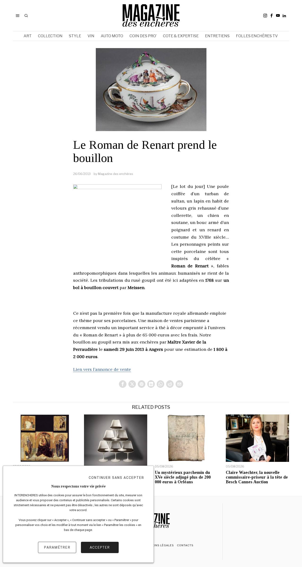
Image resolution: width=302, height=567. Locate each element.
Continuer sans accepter (116, 478)
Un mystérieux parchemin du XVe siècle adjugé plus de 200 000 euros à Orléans (183, 477)
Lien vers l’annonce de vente (102, 369)
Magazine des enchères (115, 174)
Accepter (100, 547)
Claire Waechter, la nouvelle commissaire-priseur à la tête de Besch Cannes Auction (257, 477)
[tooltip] (265, 15)
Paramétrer (57, 547)
